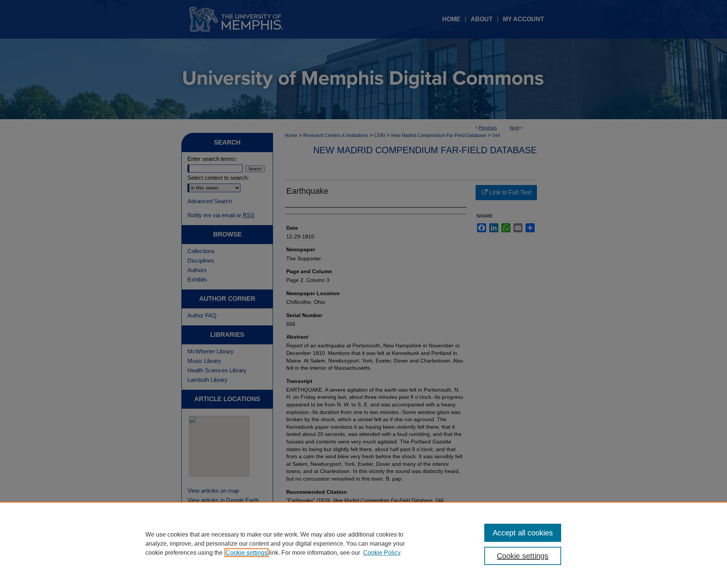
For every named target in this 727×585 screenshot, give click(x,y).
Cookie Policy (382, 552)
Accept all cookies (523, 533)
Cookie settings (246, 552)
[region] (363, 543)
